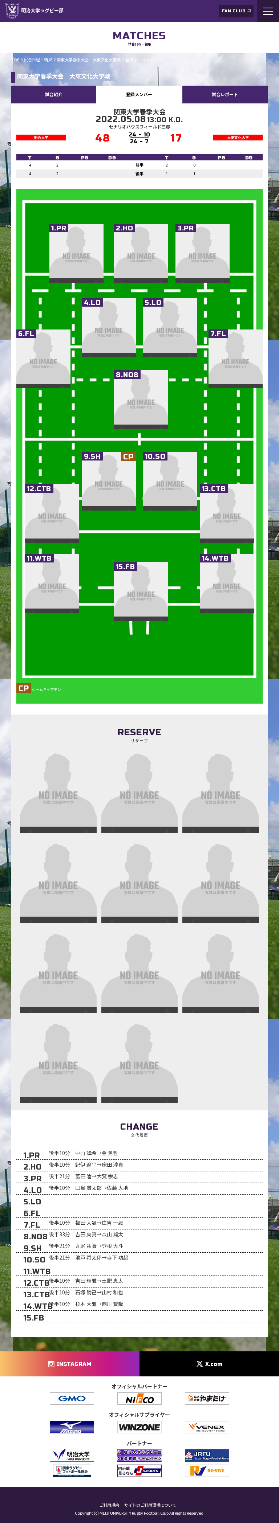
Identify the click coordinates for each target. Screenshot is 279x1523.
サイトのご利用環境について (150, 1505)
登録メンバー (139, 94)
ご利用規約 (109, 1505)
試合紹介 (53, 94)
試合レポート (225, 94)
